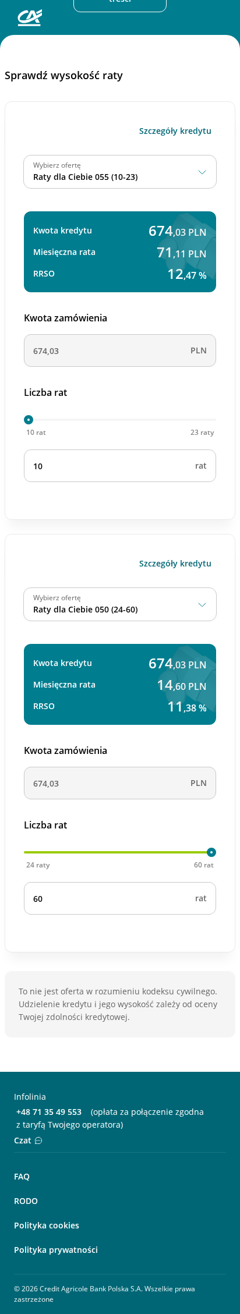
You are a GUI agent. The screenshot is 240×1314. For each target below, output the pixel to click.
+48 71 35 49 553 (49, 1111)
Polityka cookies (46, 1225)
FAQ (22, 1176)
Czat (22, 1140)
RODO (26, 1200)
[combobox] (120, 171)
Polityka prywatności (56, 1249)
